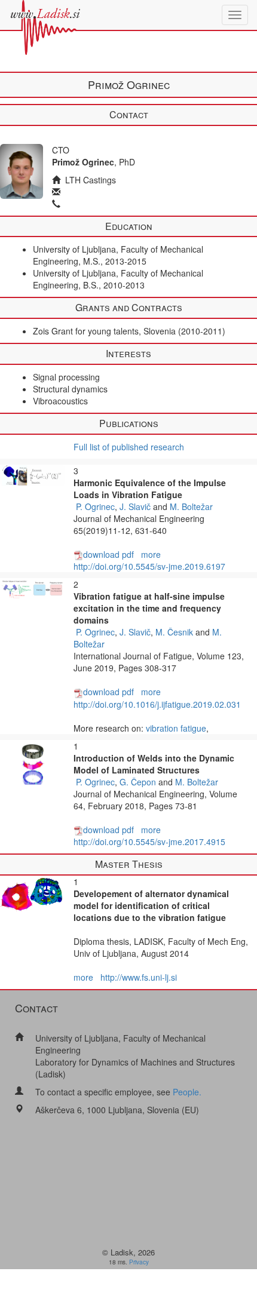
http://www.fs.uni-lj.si (138, 977)
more (151, 554)
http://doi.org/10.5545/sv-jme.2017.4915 (149, 842)
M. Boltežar (191, 506)
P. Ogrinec (95, 506)
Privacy (139, 1262)
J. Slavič (135, 506)
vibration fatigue (176, 728)
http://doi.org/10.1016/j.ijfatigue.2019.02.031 (157, 704)
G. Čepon (138, 782)
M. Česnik (174, 632)
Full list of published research (129, 447)
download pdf (108, 554)
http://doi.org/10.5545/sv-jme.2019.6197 (149, 566)
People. (187, 1092)
